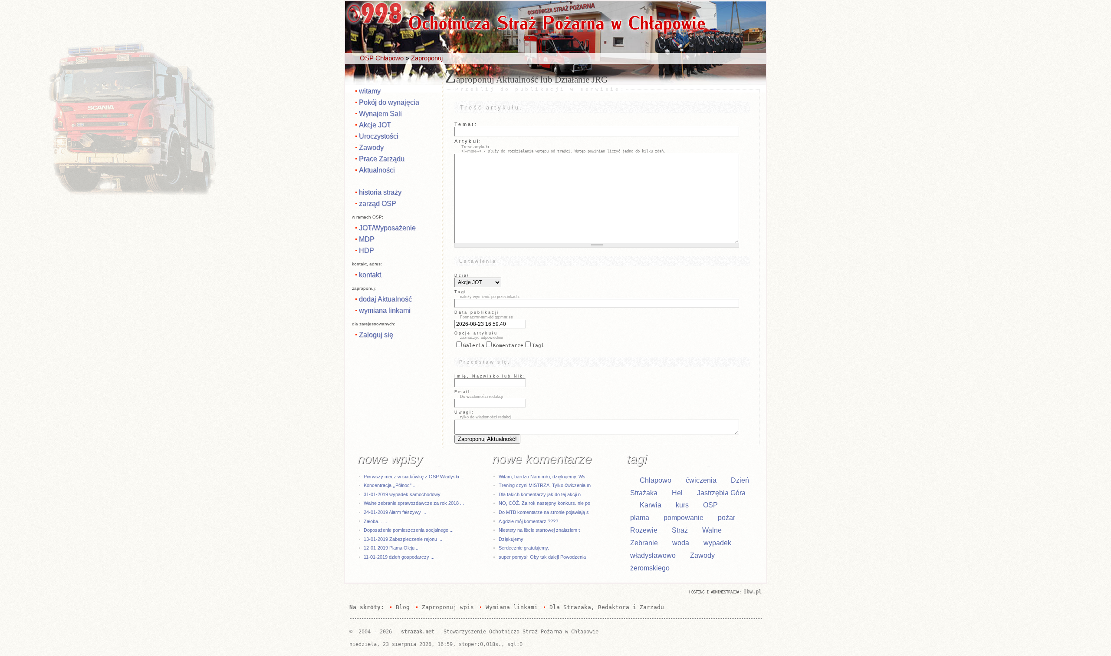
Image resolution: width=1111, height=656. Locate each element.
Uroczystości (378, 136)
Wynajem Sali (380, 113)
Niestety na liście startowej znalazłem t (539, 530)
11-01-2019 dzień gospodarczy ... (399, 557)
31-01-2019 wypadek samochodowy (402, 494)
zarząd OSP (377, 203)
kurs (682, 505)
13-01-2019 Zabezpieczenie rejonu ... (403, 539)
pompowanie (683, 517)
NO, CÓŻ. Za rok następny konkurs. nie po (544, 503)
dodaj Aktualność (385, 299)
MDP (367, 239)
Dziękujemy (511, 539)
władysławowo (653, 555)
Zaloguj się (376, 334)
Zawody (371, 147)
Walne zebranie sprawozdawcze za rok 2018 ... (414, 503)
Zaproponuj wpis (447, 607)
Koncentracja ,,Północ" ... (390, 485)
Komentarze (508, 345)
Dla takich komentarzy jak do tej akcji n (540, 494)
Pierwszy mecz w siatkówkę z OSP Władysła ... (414, 476)
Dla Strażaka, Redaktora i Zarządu (606, 607)
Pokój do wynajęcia (389, 102)
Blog (403, 607)
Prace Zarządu (381, 158)
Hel (677, 493)
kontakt (370, 274)
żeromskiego (650, 568)
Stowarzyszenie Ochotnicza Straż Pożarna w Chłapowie (521, 632)
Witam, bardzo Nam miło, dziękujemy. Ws (542, 476)
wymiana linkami (385, 310)
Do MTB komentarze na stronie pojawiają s (544, 512)
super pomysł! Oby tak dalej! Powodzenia (542, 557)
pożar (726, 517)
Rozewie (643, 530)
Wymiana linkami (512, 607)
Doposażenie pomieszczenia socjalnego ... (409, 530)
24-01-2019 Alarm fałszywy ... (395, 512)
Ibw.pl (752, 592)
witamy (370, 91)
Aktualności (377, 170)
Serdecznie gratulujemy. (524, 547)
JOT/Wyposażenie (387, 228)
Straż (680, 530)
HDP (366, 250)
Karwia (650, 505)
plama (639, 517)
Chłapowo (655, 480)
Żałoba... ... (375, 521)
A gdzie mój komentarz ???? (528, 521)
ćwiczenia (701, 480)
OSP (710, 505)
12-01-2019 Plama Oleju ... (392, 547)
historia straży (380, 192)
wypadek (717, 543)
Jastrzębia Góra (721, 493)
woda (680, 543)
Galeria (473, 345)
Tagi (538, 345)
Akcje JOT (375, 125)
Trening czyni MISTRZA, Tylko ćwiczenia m (545, 485)
